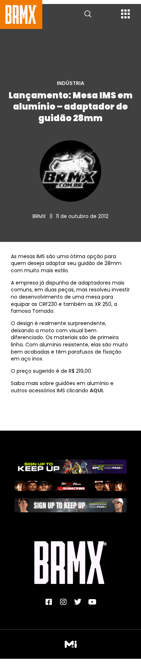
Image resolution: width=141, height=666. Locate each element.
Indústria (70, 83)
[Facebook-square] (48, 602)
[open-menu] (125, 15)
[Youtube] (92, 602)
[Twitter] (77, 602)
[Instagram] (63, 602)
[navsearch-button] (88, 14)
